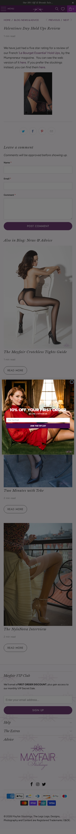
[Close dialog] (71, 381)
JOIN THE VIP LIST (38, 425)
